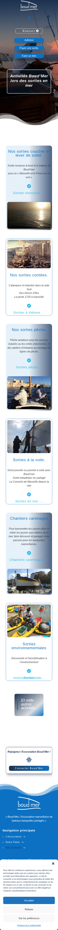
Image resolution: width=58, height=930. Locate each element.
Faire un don (29, 55)
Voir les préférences (29, 918)
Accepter (29, 900)
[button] (53, 863)
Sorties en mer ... (29, 501)
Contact (29, 31)
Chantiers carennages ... (29, 560)
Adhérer (29, 40)
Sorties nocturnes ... (29, 193)
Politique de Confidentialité (29, 925)
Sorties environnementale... (29, 678)
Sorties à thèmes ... (29, 312)
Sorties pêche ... (29, 367)
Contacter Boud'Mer (29, 768)
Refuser (29, 909)
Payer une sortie (29, 48)
